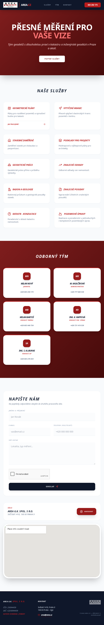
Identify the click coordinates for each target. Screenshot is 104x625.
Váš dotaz (13, 440)
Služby (47, 5)
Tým (57, 5)
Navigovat (88, 511)
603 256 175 (93, 5)
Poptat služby (52, 59)
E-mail (12, 425)
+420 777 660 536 (77, 292)
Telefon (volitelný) (63, 425)
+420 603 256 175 (27, 292)
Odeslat (50, 486)
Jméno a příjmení (17, 411)
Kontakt (67, 5)
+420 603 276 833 (27, 359)
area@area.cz (46, 615)
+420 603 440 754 (27, 325)
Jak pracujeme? (13, 124)
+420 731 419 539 (77, 325)
